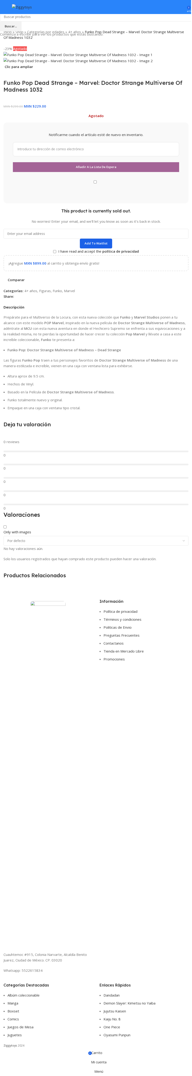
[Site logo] (22, 6)
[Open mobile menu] (5, 7)
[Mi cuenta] (182, 7)
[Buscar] (175, 7)
